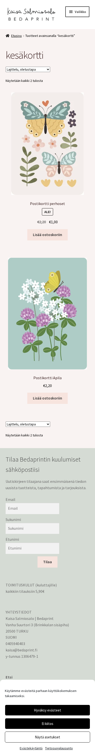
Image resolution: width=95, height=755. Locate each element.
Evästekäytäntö (31, 748)
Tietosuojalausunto (59, 748)
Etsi (9, 677)
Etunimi (12, 539)
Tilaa (47, 561)
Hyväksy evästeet (47, 710)
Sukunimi (13, 519)
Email (10, 499)
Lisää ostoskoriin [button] (47, 234)
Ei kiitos (47, 723)
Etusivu (16, 35)
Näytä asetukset (47, 737)
